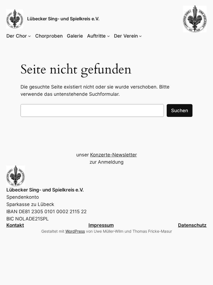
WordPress (75, 231)
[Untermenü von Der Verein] (140, 36)
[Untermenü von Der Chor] (29, 36)
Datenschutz (192, 225)
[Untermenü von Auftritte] (108, 36)
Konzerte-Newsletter (113, 155)
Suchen (179, 110)
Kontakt (15, 225)
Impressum (101, 225)
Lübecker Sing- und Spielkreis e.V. (63, 18)
